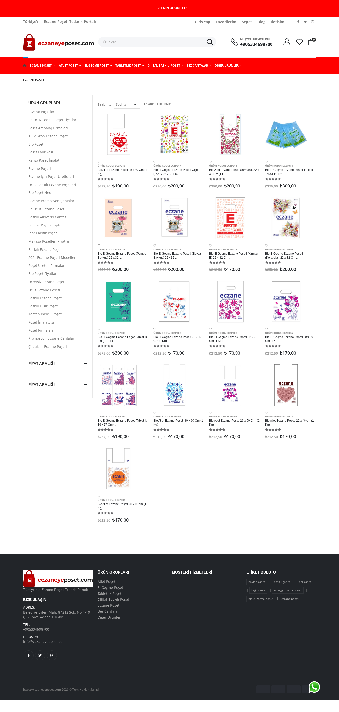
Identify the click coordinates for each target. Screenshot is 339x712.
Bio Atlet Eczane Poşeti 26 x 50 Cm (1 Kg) (234, 422)
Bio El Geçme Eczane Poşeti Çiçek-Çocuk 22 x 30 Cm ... (176, 172)
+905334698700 (256, 44)
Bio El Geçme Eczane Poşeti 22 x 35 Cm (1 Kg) (233, 339)
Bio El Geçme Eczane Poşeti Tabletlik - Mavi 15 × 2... (289, 172)
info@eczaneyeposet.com (44, 641)
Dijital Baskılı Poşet (163, 65)
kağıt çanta (258, 590)
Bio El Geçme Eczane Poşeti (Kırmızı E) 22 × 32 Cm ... (233, 255)
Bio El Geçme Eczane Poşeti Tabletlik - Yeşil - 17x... (122, 339)
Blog (261, 21)
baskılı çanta (282, 582)
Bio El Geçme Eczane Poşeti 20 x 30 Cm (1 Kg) (289, 339)
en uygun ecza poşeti (288, 590)
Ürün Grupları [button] (44, 103)
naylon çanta (256, 582)
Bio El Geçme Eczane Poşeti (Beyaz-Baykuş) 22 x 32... (177, 255)
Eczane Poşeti (41, 65)
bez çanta (305, 582)
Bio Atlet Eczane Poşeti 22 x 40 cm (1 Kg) (289, 422)
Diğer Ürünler (226, 65)
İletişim (277, 21)
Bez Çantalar (197, 65)
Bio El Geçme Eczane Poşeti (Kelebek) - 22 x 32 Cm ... (284, 255)
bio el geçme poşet (260, 598)
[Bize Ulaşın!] (314, 687)
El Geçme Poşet (96, 65)
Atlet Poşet (68, 65)
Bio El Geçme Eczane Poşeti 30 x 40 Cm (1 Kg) (177, 339)
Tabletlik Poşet (128, 65)
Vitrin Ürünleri (172, 8)
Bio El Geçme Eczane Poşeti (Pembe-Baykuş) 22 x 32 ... (122, 255)
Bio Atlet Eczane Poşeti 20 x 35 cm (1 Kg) (122, 506)
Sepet (247, 21)
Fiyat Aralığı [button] (41, 363)
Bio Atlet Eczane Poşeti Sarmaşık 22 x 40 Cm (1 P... (234, 172)
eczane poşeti (290, 598)
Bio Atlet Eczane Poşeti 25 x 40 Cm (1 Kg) (122, 172)
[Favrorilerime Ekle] (99, 161)
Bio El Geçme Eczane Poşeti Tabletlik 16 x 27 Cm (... (122, 422)
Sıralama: (104, 104)
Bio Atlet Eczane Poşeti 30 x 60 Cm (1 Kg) (178, 422)
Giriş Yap (202, 21)
